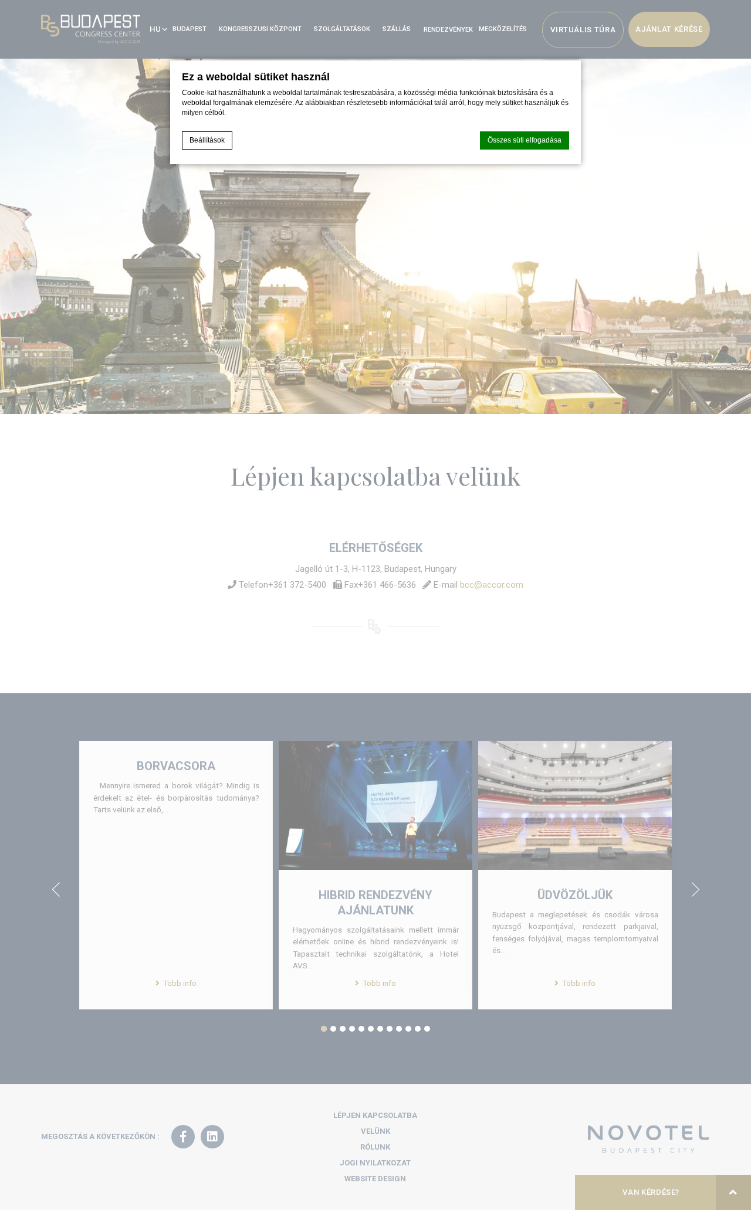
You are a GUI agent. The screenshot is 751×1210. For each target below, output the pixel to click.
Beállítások (207, 140)
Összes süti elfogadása (524, 140)
